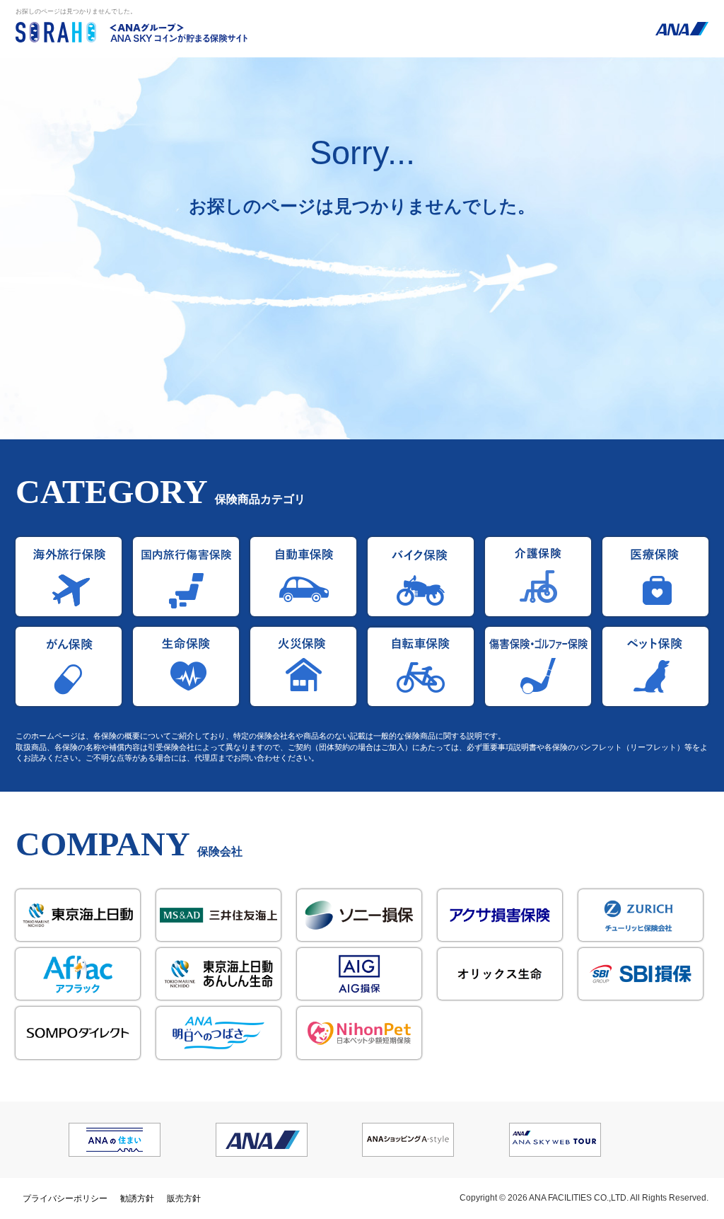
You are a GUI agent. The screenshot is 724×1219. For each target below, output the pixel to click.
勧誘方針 (137, 1198)
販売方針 (184, 1198)
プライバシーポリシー (65, 1198)
